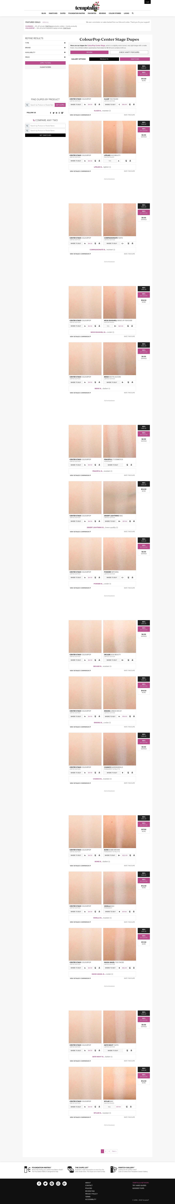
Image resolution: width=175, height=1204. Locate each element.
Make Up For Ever (124, 321)
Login (147, 2)
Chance (107, 767)
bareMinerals (117, 767)
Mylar (106, 1101)
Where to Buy (76, 104)
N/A (110, 161)
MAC (121, 516)
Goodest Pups (138, 1188)
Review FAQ (89, 1191)
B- (122, 382)
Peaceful (108, 459)
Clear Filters (45, 67)
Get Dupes (60, 105)
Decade (107, 655)
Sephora (115, 572)
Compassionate (111, 238)
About (88, 1183)
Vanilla (107, 906)
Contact (89, 1185)
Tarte (120, 238)
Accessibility (90, 1199)
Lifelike (107, 155)
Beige (106, 377)
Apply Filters (45, 63)
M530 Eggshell (110, 321)
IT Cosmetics (117, 459)
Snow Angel (109, 962)
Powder (107, 572)
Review (89, 52)
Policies (88, 1188)
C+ (123, 244)
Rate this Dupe (129, 115)
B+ (115, 326)
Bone (106, 850)
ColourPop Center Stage (96, 46)
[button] (43, 13)
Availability (30, 52)
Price (27, 57)
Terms (87, 1197)
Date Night (108, 1045)
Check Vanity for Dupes (129, 52)
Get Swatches (45, 135)
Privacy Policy (91, 1194)
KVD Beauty (115, 155)
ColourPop (30, 28)
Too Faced (113, 99)
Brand (28, 48)
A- (85, 105)
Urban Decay (116, 711)
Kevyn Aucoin (115, 377)
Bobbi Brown (114, 850)
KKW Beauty (116, 655)
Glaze (106, 99)
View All (45, 22)
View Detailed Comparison (80, 115)
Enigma (107, 711)
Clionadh (29, 26)
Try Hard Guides (139, 1185)
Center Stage (75, 99)
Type (27, 43)
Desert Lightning (111, 516)
